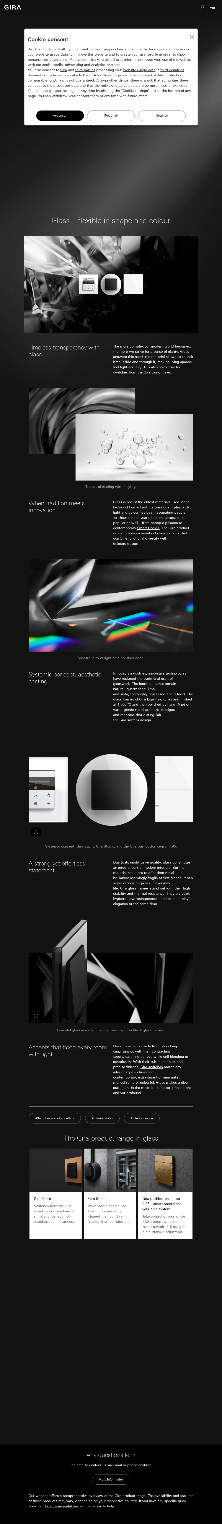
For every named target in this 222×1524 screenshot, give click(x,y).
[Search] (202, 7)
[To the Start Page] (12, 7)
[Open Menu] (212, 7)
